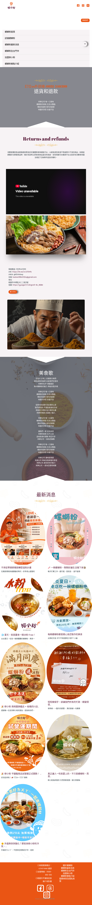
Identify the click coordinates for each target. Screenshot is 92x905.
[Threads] (88, 5)
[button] (85, 20)
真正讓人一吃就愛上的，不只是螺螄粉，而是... (68, 775)
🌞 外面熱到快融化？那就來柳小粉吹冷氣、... (20, 845)
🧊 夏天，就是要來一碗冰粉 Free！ (18, 634)
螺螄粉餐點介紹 (12, 63)
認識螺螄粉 (10, 38)
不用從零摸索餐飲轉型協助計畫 (16, 567)
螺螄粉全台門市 (12, 51)
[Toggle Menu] (84, 44)
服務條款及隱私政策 (67, 880)
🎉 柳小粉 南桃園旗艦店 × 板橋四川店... (20, 706)
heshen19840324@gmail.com (25, 277)
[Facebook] (78, 5)
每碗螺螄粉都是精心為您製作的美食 (65, 634)
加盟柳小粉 (10, 57)
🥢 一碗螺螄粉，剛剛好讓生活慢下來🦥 (67, 567)
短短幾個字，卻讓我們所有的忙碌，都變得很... (68, 703)
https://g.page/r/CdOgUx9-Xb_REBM (28, 285)
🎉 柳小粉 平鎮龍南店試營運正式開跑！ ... (21, 773)
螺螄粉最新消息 (12, 44)
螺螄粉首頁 (10, 31)
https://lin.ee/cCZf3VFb (22, 272)
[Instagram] (83, 5)
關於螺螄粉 (67, 865)
